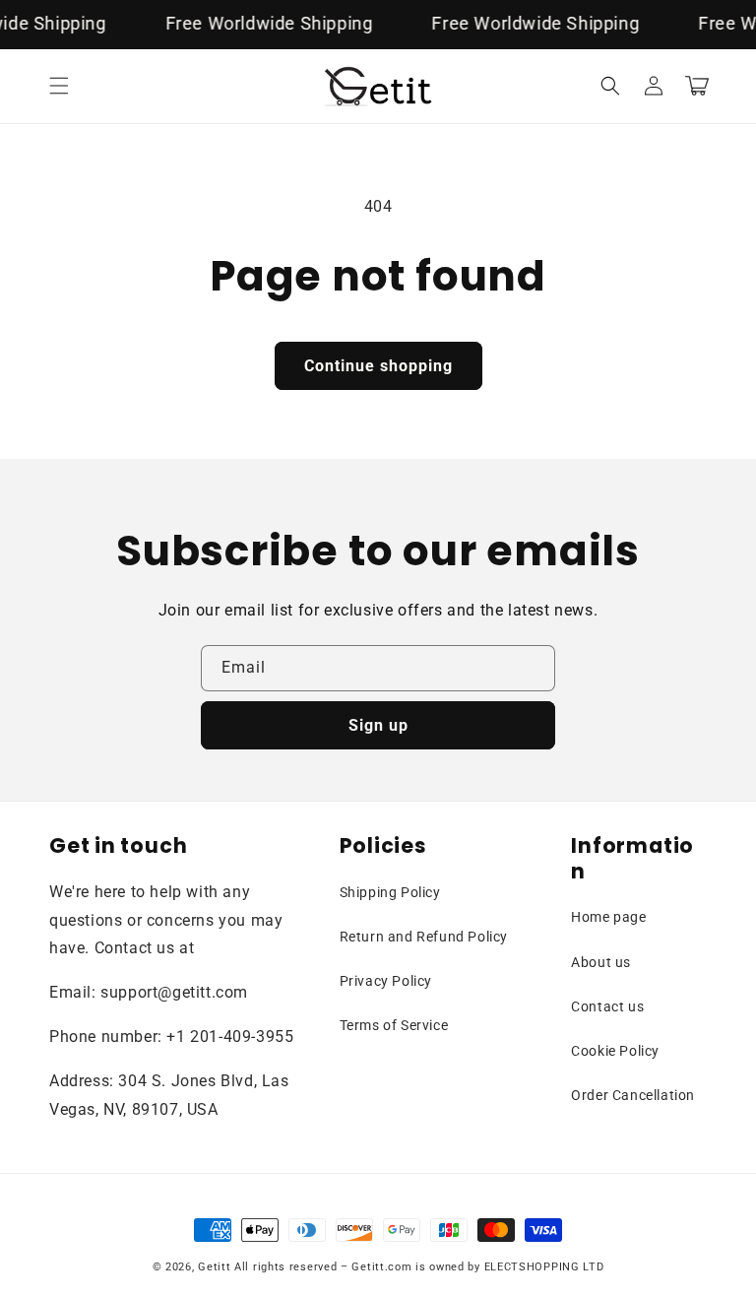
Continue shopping (378, 366)
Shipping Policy (390, 892)
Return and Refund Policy (424, 936)
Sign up (378, 725)
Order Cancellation (633, 1095)
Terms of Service (394, 1025)
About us (601, 962)
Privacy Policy (386, 981)
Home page (608, 917)
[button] (59, 85)
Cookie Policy (615, 1051)
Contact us (607, 1006)
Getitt (214, 1267)
